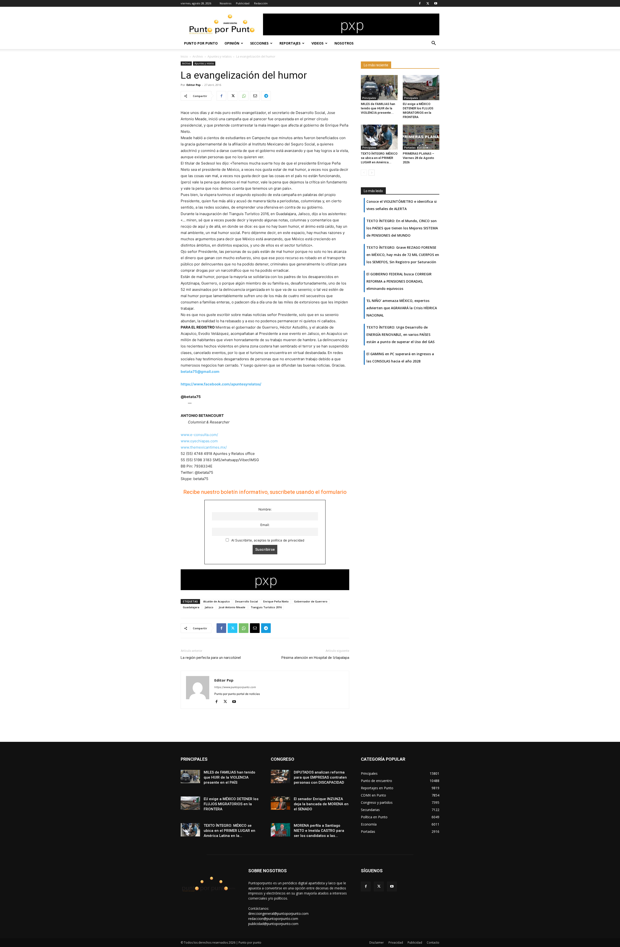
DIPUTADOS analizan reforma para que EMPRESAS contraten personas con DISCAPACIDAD (320, 777)
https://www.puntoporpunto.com (235, 687)
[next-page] (372, 173)
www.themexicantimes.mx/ (204, 447)
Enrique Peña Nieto (276, 601)
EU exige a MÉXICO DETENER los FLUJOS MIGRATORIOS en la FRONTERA (231, 804)
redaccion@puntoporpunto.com (273, 918)
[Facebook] (419, 3)
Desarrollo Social (246, 601)
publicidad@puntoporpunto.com (273, 923)
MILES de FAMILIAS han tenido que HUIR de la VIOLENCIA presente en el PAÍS (229, 777)
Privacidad (395, 942)
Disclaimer (376, 942)
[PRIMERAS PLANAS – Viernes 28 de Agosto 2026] (421, 137)
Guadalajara (191, 607)
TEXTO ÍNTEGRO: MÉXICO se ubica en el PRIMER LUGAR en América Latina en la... (229, 830)
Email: (265, 525)
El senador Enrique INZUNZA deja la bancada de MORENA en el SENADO (321, 804)
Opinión (232, 43)
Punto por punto (201, 43)
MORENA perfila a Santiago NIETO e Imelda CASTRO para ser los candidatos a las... (319, 830)
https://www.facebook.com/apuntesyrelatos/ (221, 384)
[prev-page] (364, 173)
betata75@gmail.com (200, 371)
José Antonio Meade (232, 607)
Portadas (410, 147)
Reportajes (290, 43)
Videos (317, 43)
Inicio (184, 56)
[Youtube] (435, 3)
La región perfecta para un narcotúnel (211, 657)
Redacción (261, 3)
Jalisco (209, 607)
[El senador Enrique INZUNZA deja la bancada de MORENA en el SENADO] (280, 803)
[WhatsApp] (243, 96)
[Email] (255, 96)
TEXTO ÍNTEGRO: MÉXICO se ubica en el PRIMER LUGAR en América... (379, 158)
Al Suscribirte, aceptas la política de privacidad (267, 540)
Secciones (259, 43)
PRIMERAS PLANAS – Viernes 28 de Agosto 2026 (418, 158)
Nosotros (225, 3)
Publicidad (242, 3)
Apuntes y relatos (220, 56)
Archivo (198, 56)
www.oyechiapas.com (199, 441)
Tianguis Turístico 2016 (266, 607)
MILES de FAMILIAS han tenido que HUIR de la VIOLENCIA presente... (378, 108)
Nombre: (265, 509)
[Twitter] (427, 3)
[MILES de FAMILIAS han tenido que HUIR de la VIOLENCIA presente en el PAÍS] (379, 87)
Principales (369, 98)
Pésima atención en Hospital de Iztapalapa (315, 657)
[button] (433, 43)
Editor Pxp (193, 85)
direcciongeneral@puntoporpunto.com (278, 913)
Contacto (433, 942)
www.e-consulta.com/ (199, 434)
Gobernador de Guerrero (310, 601)
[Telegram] (266, 96)
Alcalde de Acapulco (216, 601)
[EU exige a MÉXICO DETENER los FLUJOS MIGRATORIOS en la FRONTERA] (421, 87)
